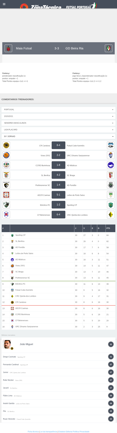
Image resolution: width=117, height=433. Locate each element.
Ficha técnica (33, 432)
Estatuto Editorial (65, 432)
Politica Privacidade (81, 432)
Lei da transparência (48, 432)
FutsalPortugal (58, 4)
